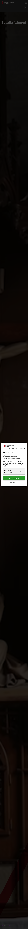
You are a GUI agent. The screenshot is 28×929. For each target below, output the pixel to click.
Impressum (11, 448)
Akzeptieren (13, 478)
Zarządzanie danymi (20, 448)
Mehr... (21, 471)
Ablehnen (13, 482)
